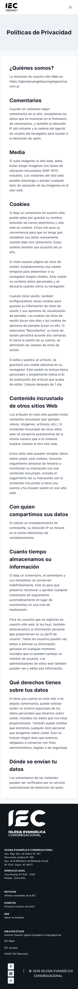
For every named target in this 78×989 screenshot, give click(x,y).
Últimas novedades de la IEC (20, 895)
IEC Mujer (9, 941)
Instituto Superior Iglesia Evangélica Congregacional (32, 935)
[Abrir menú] (70, 7)
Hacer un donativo (14, 917)
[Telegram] (11, 980)
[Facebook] (11, 966)
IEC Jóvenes (11, 947)
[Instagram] (11, 973)
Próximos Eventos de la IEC (19, 906)
